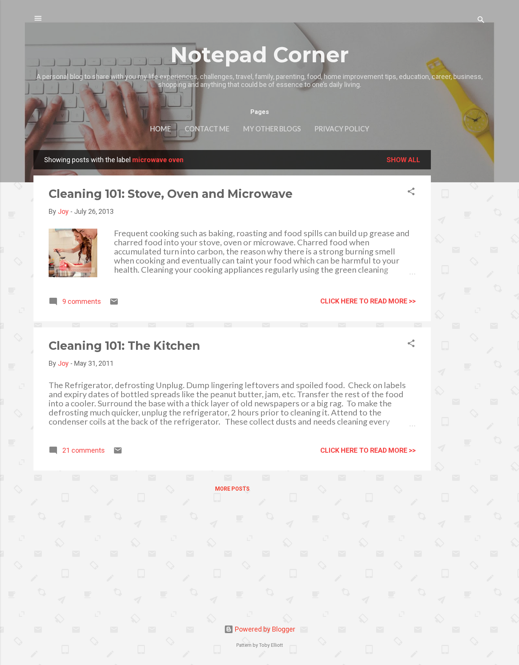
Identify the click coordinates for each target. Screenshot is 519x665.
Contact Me (207, 129)
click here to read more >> (368, 301)
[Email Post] (114, 304)
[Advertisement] (461, 264)
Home (160, 129)
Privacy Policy (342, 129)
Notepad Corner (259, 55)
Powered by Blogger (264, 629)
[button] (411, 192)
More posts (232, 489)
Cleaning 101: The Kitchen (124, 346)
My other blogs (272, 129)
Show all (403, 160)
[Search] (481, 20)
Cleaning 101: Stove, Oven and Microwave (171, 194)
